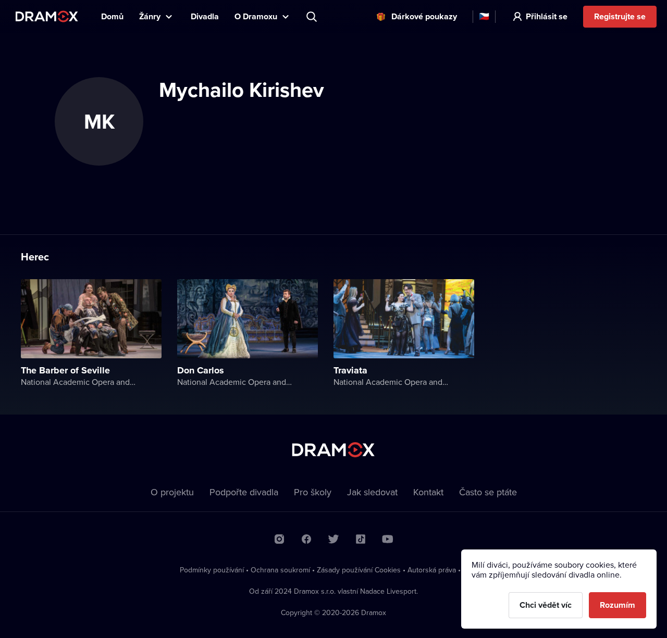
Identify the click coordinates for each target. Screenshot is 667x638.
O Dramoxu (255, 16)
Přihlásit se (546, 16)
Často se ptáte (488, 491)
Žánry (149, 16)
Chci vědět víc (546, 605)
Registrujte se (620, 16)
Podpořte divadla (243, 491)
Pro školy (312, 491)
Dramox (47, 16)
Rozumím (617, 605)
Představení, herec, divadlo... (313, 16)
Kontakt (428, 491)
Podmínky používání (212, 570)
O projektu (172, 491)
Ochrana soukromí (280, 570)
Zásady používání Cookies (359, 570)
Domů (112, 16)
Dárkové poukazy (424, 16)
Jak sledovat (372, 491)
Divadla (205, 16)
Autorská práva (431, 570)
